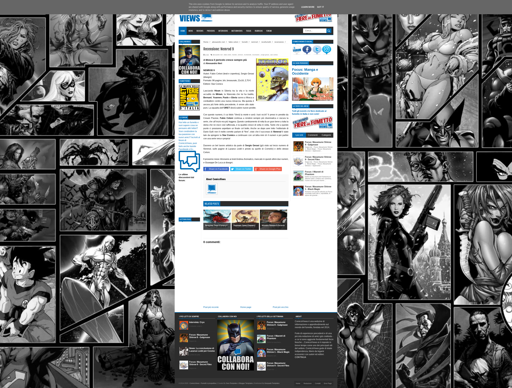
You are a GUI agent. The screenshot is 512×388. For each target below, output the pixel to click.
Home (183, 30)
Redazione (308, 383)
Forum (269, 30)
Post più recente (211, 307)
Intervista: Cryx (197, 322)
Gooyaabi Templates (272, 383)
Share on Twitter (243, 169)
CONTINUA (300, 357)
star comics (274, 55)
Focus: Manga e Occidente (305, 71)
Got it (320, 7)
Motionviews (237, 30)
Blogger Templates (246, 383)
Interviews (223, 30)
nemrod (240, 55)
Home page (245, 307)
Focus (248, 30)
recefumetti (247, 55)
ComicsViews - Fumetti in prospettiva (203, 383)
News (191, 30)
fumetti (234, 55)
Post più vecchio (280, 307)
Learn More (307, 7)
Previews (211, 30)
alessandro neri (218, 55)
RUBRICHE (259, 30)
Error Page (328, 383)
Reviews (200, 30)
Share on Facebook (218, 169)
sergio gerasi (265, 55)
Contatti (318, 383)
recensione (255, 55)
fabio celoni (227, 55)
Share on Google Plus (270, 169)
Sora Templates (231, 383)
